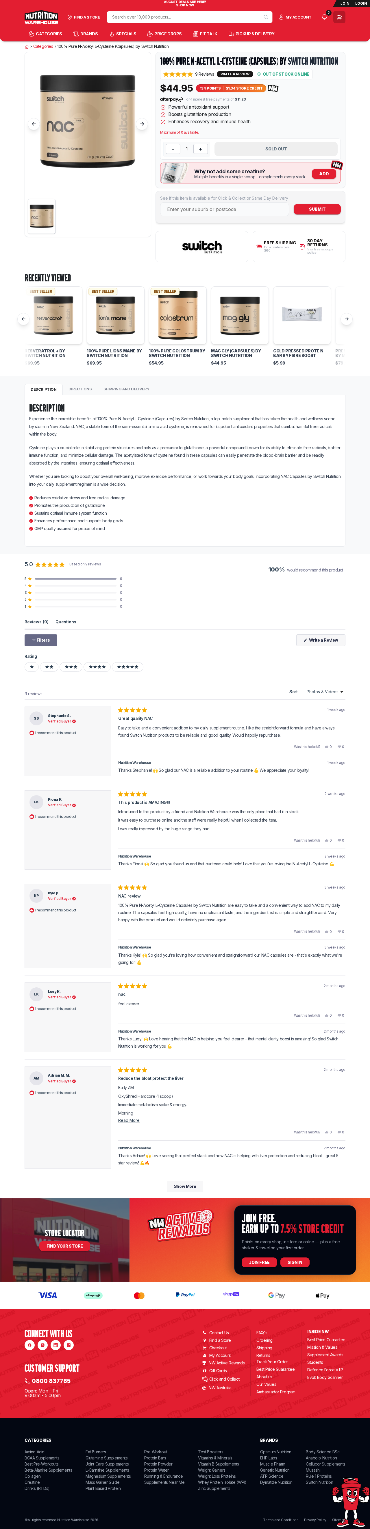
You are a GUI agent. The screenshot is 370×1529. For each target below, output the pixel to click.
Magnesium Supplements (108, 1476)
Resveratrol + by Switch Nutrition (45, 353)
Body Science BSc (323, 1451)
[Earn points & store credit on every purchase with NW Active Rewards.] (273, 88)
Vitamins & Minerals (215, 1457)
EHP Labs (268, 1457)
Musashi (313, 1470)
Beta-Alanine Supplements (48, 1470)
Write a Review (326, 641)
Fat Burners (96, 1451)
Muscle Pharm (272, 1463)
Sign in (295, 1262)
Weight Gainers (211, 1470)
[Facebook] (30, 1345)
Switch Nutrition (313, 61)
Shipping (264, 1347)
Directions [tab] (80, 389)
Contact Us (219, 1332)
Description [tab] (44, 389)
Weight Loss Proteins (217, 1476)
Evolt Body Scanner (325, 1377)
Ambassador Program (275, 1391)
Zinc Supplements (214, 1488)
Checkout (218, 1347)
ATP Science (272, 1476)
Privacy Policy (315, 1520)
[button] (188, 74)
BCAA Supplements (42, 1457)
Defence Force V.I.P (325, 1369)
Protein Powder (158, 1463)
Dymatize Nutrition (276, 1482)
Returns (263, 1355)
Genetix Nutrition (275, 1470)
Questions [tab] (66, 621)
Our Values (266, 1384)
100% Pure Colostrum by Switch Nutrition (177, 353)
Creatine (32, 1482)
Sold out (276, 148)
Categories (43, 46)
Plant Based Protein (103, 1488)
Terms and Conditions (280, 1520)
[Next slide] (142, 124)
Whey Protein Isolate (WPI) (222, 1482)
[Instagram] (43, 1345)
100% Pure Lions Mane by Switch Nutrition (114, 353)
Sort (294, 691)
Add (324, 173)
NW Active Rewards (227, 1362)
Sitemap (338, 1520)
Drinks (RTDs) (37, 1488)
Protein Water (156, 1470)
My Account (220, 1355)
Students (315, 1362)
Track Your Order (272, 1362)
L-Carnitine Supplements (107, 1470)
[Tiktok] (69, 1345)
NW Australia (220, 1387)
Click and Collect (224, 1379)
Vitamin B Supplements (218, 1463)
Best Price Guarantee (275, 1369)
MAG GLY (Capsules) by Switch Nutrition (236, 353)
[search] (266, 17)
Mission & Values (322, 1347)
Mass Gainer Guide (102, 1482)
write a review (235, 74)
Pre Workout (155, 1451)
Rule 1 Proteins (319, 1476)
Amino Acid (35, 1451)
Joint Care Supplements (107, 1463)
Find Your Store (65, 1246)
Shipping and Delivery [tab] (126, 389)
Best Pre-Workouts (41, 1463)
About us (264, 1376)
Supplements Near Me (164, 1482)
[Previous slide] (34, 124)
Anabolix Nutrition (321, 1457)
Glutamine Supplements (107, 1457)
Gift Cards (218, 1370)
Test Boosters (210, 1451)
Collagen (33, 1476)
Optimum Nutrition (275, 1451)
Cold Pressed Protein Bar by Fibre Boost (298, 353)
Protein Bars (155, 1457)
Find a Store (220, 1340)
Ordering (264, 1340)
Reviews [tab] (37, 621)
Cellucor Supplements (325, 1463)
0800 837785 (51, 1380)
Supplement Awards (325, 1354)
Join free (259, 1262)
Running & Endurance (163, 1476)
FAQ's (261, 1332)
